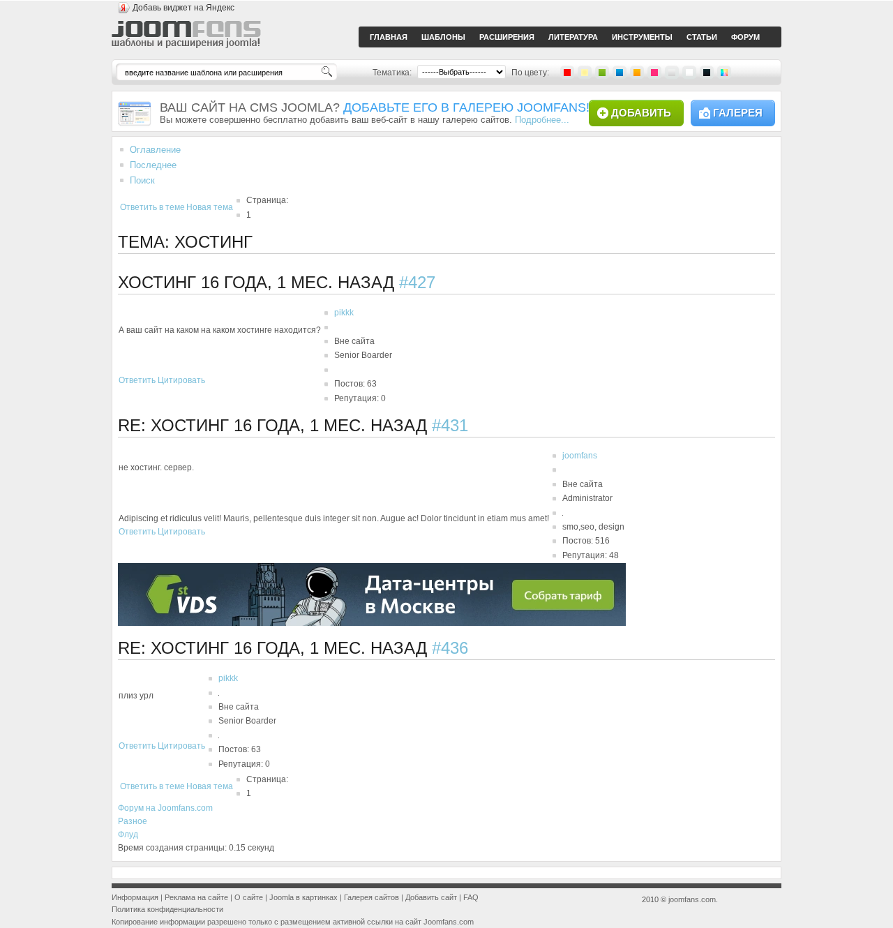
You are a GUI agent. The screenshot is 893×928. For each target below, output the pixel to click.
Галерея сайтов (371, 897)
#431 (450, 425)
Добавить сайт (431, 897)
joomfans (579, 456)
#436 (450, 647)
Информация (135, 897)
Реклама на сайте (196, 897)
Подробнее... (542, 119)
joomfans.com (692, 899)
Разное (132, 821)
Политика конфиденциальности (167, 909)
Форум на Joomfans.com (165, 808)
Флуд (128, 834)
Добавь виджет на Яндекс (183, 8)
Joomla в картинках (303, 897)
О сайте (248, 897)
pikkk (344, 312)
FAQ (471, 897)
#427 (417, 282)
